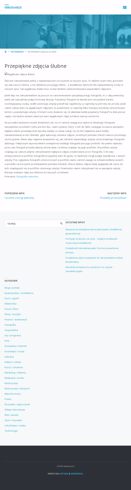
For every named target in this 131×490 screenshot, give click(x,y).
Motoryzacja (11, 383)
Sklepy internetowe (15, 409)
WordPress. (77, 473)
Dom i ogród (12, 298)
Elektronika (10, 303)
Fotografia (17, 52)
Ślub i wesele (11, 414)
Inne (7, 340)
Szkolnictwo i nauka (15, 425)
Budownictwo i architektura (19, 293)
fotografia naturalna (27, 176)
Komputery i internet (16, 345)
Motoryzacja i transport (17, 388)
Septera (63, 473)
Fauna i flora (11, 308)
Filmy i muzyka (13, 314)
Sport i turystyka (13, 420)
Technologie (11, 430)
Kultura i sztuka (13, 362)
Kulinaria (9, 356)
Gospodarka (11, 330)
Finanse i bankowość (16, 319)
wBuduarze (13, 7)
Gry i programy (13, 335)
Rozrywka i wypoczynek (17, 404)
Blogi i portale (12, 287)
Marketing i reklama (15, 372)
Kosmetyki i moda (14, 351)
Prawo (8, 399)
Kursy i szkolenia (14, 367)
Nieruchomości (12, 393)
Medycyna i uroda (14, 377)
